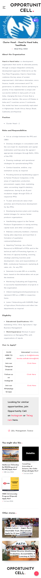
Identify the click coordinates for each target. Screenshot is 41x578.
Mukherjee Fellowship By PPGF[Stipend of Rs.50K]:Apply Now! (10, 467)
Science (30, 431)
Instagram (17, 415)
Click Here (31, 363)
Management (21, 431)
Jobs (13, 431)
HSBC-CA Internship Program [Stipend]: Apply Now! (9, 496)
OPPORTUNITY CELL (20, 571)
